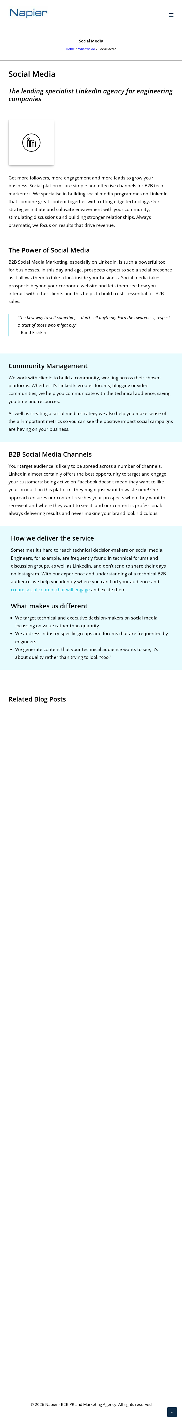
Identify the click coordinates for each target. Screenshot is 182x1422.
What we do (86, 49)
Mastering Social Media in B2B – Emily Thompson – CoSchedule (59, 1084)
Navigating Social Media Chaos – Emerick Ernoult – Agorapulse (59, 1290)
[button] (171, 15)
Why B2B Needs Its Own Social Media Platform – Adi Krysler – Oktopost (66, 878)
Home (70, 49)
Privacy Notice (23, 1333)
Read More (26, 895)
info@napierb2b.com (151, 1374)
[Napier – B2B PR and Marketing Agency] (29, 14)
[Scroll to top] (172, 1411)
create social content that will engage (50, 590)
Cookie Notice (23, 1341)
